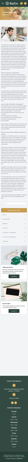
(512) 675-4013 (14, 398)
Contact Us (14, 311)
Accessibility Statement (9, 456)
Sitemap (22, 456)
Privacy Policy (17, 456)
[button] (2, 3)
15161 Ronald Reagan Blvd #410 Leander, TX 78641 (14, 390)
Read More (14, 276)
